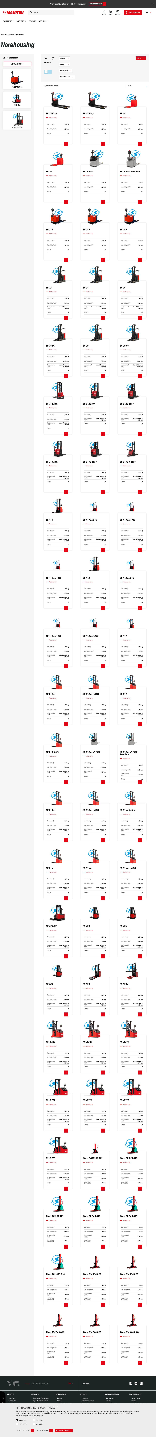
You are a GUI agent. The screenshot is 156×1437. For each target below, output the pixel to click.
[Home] (13, 12)
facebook (129, 1383)
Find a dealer (134, 12)
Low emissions (48, 72)
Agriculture (12, 1398)
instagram (134, 1383)
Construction (13, 1401)
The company (110, 1398)
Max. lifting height (51, 129)
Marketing (39, 1424)
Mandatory (22, 1421)
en (70, 1383)
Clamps (59, 1401)
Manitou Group (135, 1398)
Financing (85, 1398)
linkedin (140, 1383)
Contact (108, 1401)
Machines (35, 1394)
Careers (133, 1401)
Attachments (61, 1394)
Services (83, 1394)
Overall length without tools (87, 1183)
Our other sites (135, 1394)
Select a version (96, 4)
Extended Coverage (88, 1401)
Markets (10, 1394)
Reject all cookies (23, 1430)
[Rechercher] (30, 12)
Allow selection (42, 1430)
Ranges (49, 133)
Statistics (39, 1421)
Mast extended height (51, 307)
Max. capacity (50, 124)
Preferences (23, 1424)
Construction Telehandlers (41, 1398)
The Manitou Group (111, 1394)
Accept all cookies (62, 1430)
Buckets (59, 1398)
